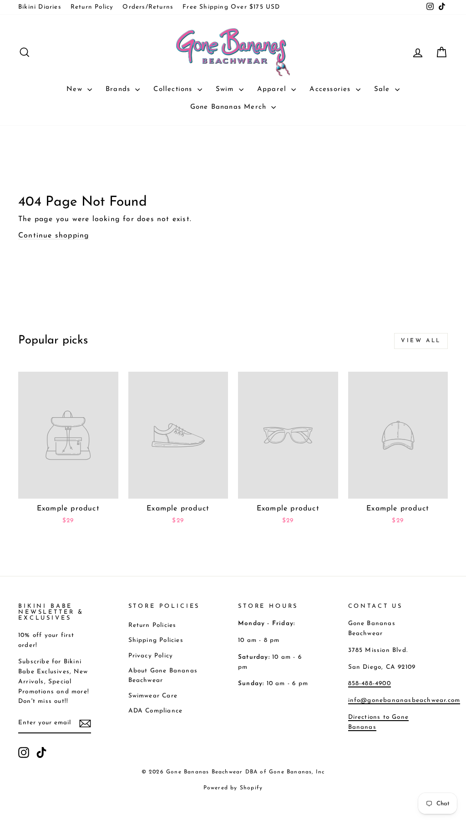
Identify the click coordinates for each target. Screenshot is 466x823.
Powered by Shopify (233, 788)
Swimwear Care (153, 696)
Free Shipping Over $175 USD (231, 7)
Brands (119, 89)
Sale (383, 89)
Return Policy (92, 7)
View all (421, 340)
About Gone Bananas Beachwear (163, 676)
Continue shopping (53, 235)
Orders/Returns (147, 7)
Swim (226, 89)
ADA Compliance (155, 711)
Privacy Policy (150, 656)
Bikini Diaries (39, 7)
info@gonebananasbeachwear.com (404, 700)
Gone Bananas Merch (229, 107)
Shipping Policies (155, 640)
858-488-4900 (369, 684)
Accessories (331, 89)
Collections (174, 89)
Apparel (273, 89)
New (75, 89)
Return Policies (152, 625)
